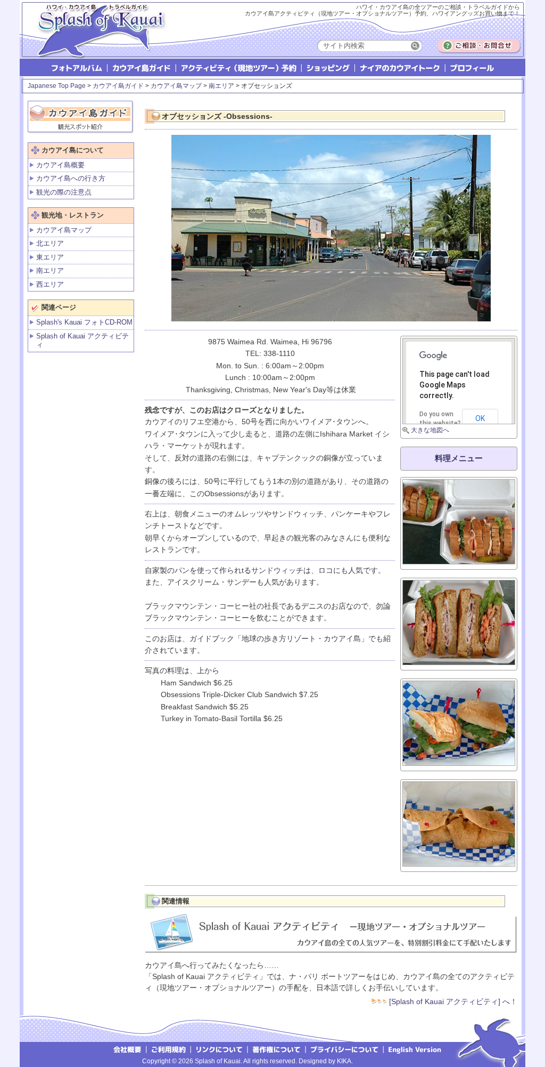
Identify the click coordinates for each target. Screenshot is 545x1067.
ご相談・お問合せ (479, 46)
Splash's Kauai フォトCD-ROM (84, 322)
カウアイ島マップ (176, 86)
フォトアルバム (78, 67)
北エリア (50, 243)
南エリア (221, 86)
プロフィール (471, 67)
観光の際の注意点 (64, 192)
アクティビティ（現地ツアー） (239, 67)
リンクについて (219, 1049)
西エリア (50, 284)
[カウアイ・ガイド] (81, 114)
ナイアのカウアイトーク (401, 67)
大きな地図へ (430, 430)
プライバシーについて (345, 1049)
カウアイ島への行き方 (70, 178)
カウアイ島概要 (60, 165)
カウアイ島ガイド (142, 67)
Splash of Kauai (97, 38)
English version (416, 1049)
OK (480, 418)
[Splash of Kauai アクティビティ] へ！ (452, 1001)
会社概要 (127, 1049)
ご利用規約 (168, 1049)
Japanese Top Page (57, 86)
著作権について (277, 1049)
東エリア (50, 257)
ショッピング (329, 67)
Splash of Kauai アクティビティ (82, 340)
